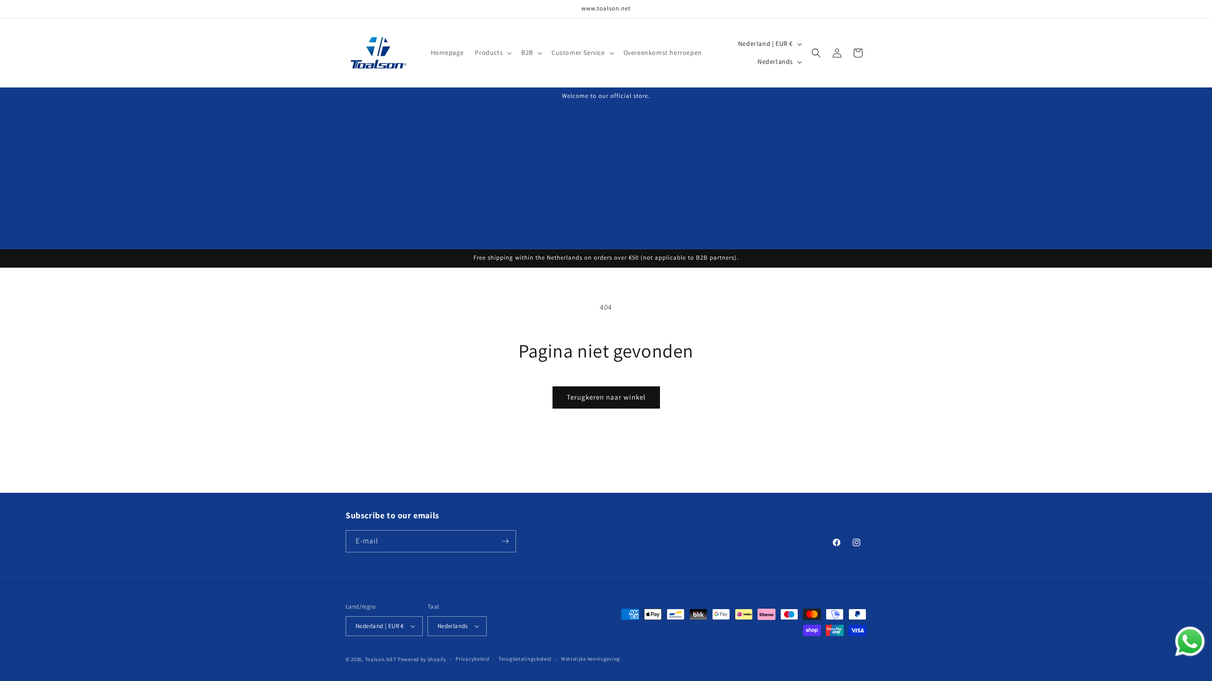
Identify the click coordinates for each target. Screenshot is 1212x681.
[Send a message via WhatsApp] (1190, 641)
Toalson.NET (381, 659)
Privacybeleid (472, 658)
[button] (492, 52)
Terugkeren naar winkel (606, 397)
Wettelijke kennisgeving (590, 658)
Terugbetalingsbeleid (525, 658)
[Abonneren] (505, 541)
